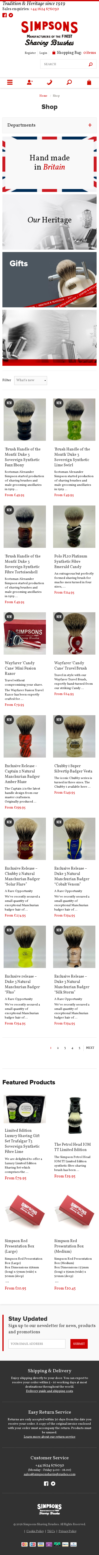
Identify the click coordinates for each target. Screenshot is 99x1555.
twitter (11, 15)
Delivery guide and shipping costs (49, 1391)
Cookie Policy (35, 1531)
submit (79, 1344)
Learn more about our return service (49, 1437)
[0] (89, 82)
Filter (6, 380)
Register (30, 53)
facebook (4, 15)
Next (90, 1048)
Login (43, 53)
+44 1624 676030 (44, 9)
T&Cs (51, 1531)
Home (43, 96)
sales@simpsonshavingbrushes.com (49, 1474)
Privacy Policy (67, 1531)
